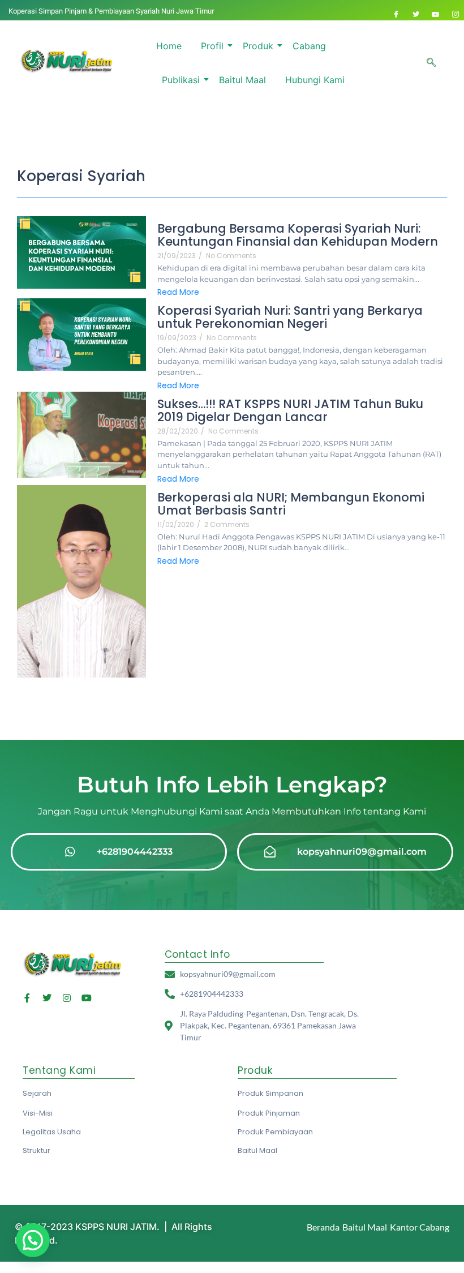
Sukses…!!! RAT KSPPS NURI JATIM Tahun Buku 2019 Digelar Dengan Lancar (290, 410)
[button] (431, 63)
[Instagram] (455, 14)
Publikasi (181, 79)
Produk (258, 46)
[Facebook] (396, 14)
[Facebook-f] (27, 997)
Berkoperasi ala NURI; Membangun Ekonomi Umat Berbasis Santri (290, 504)
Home (169, 46)
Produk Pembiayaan (275, 1131)
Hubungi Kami (315, 79)
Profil (212, 46)
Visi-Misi (38, 1113)
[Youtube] (435, 14)
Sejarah (37, 1093)
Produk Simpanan (270, 1093)
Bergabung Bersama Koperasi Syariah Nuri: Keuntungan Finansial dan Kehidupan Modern (297, 235)
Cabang (309, 46)
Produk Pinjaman (269, 1113)
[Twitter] (415, 14)
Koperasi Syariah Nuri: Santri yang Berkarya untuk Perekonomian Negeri (290, 317)
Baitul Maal (242, 79)
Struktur (36, 1150)
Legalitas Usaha (52, 1131)
